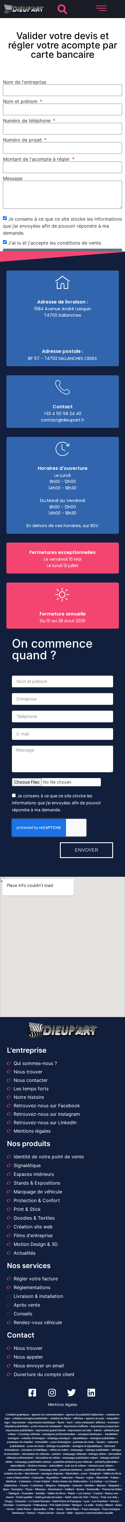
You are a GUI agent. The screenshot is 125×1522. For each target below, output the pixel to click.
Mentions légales (62, 1404)
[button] (62, 9)
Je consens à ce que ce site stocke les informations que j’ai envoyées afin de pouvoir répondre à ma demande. (62, 226)
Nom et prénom (21, 101)
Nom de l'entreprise (24, 82)
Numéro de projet (23, 139)
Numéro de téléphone (27, 120)
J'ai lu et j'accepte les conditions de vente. (55, 243)
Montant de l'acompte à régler (37, 159)
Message (12, 178)
